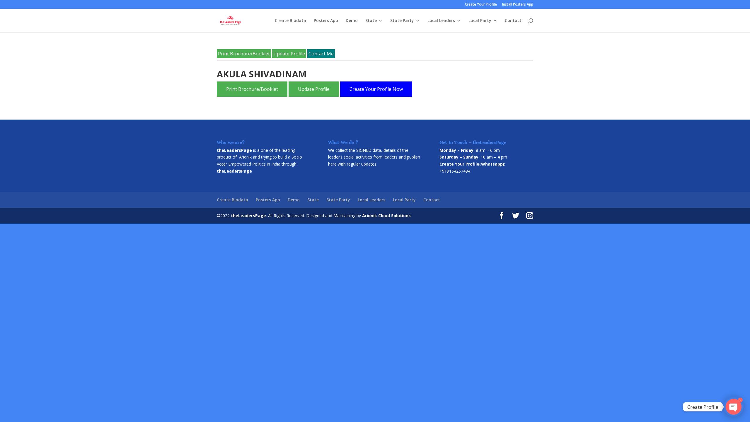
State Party (402, 20)
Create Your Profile (481, 5)
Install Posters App (517, 5)
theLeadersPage (248, 215)
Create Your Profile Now (376, 89)
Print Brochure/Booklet (244, 53)
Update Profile (289, 53)
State (371, 20)
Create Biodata (290, 20)
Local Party (479, 20)
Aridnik (245, 157)
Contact (513, 20)
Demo (352, 20)
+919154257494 (454, 171)
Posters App (326, 20)
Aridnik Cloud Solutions (386, 215)
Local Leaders (441, 20)
